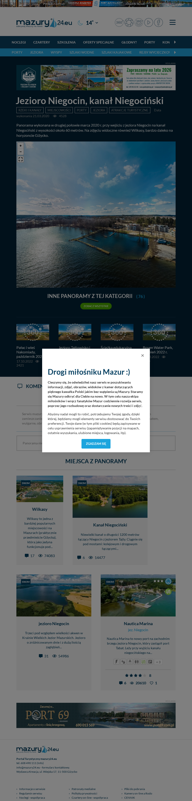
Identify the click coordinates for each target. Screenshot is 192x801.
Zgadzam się (96, 444)
